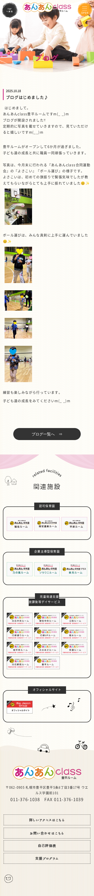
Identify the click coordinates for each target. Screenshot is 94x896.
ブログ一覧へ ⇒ (47, 434)
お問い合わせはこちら (47, 833)
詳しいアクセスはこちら (47, 820)
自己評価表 (47, 845)
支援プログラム (47, 858)
